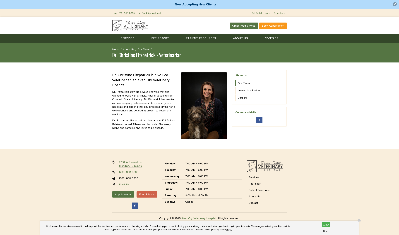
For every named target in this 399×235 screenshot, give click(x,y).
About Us (240, 38)
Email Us (124, 184)
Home (115, 49)
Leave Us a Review (249, 90)
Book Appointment (273, 25)
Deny (326, 231)
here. (229, 229)
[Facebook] (259, 120)
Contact (271, 38)
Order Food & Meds (243, 25)
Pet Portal (257, 13)
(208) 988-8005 (128, 172)
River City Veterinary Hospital (198, 218)
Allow (326, 224)
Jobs (267, 13)
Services (127, 38)
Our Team (143, 49)
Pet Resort (160, 38)
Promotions (279, 13)
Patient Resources (201, 38)
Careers (242, 97)
